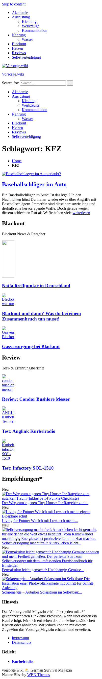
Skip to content (14, 4)
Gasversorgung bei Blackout (31, 346)
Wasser (27, 39)
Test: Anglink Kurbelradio (28, 431)
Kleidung (29, 21)
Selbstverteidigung (26, 57)
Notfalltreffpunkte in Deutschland (36, 285)
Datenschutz (21, 642)
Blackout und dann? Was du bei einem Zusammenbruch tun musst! (41, 316)
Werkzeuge (30, 26)
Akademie (20, 12)
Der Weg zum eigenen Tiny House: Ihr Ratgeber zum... (45, 503)
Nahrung (19, 35)
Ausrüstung (21, 17)
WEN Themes (38, 675)
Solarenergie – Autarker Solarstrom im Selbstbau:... (42, 592)
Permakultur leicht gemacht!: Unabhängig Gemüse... (43, 570)
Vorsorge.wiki (13, 74)
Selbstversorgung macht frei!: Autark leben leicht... (41, 543)
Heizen (17, 48)
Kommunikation (34, 30)
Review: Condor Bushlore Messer (36, 399)
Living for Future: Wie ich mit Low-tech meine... (40, 521)
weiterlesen (81, 213)
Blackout (19, 44)
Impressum (20, 638)
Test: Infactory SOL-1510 (28, 468)
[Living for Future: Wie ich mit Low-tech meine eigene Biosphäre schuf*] (51, 516)
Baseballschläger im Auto (34, 184)
